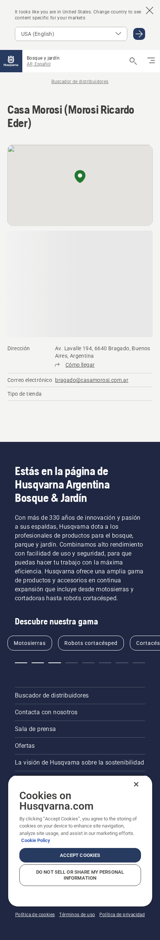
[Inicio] (11, 61)
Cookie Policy (35, 840)
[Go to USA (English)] (139, 34)
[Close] (136, 784)
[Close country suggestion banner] (150, 10)
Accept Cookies (80, 855)
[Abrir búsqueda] (133, 61)
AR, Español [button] (39, 64)
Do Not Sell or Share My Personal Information (80, 875)
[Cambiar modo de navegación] (151, 61)
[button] (80, 177)
